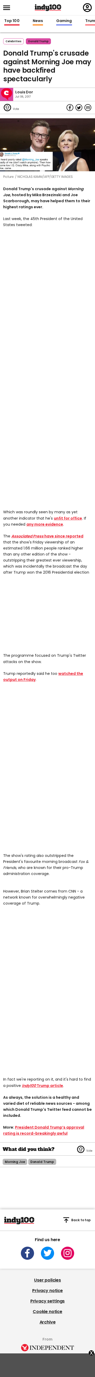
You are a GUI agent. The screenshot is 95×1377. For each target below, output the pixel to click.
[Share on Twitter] (78, 107)
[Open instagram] (67, 1253)
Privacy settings (47, 1301)
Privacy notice (47, 1291)
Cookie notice (47, 1312)
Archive (48, 1322)
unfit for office (68, 518)
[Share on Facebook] (69, 107)
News (38, 21)
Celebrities (13, 41)
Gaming (64, 21)
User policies (47, 1280)
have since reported (47, 536)
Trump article (42, 1085)
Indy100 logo (48, 7)
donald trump (38, 41)
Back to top (81, 1220)
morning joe (15, 1162)
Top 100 (12, 21)
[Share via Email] (87, 107)
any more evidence (44, 524)
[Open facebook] (27, 1253)
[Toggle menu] (8, 8)
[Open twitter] (47, 1253)
